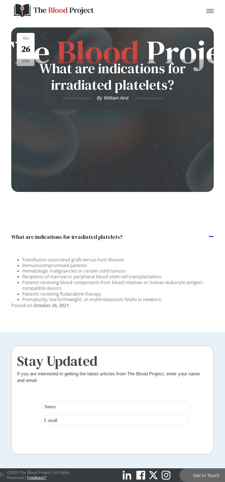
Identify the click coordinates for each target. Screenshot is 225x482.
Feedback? (36, 478)
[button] (112, 237)
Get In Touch (206, 475)
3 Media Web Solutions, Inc (2, 474)
